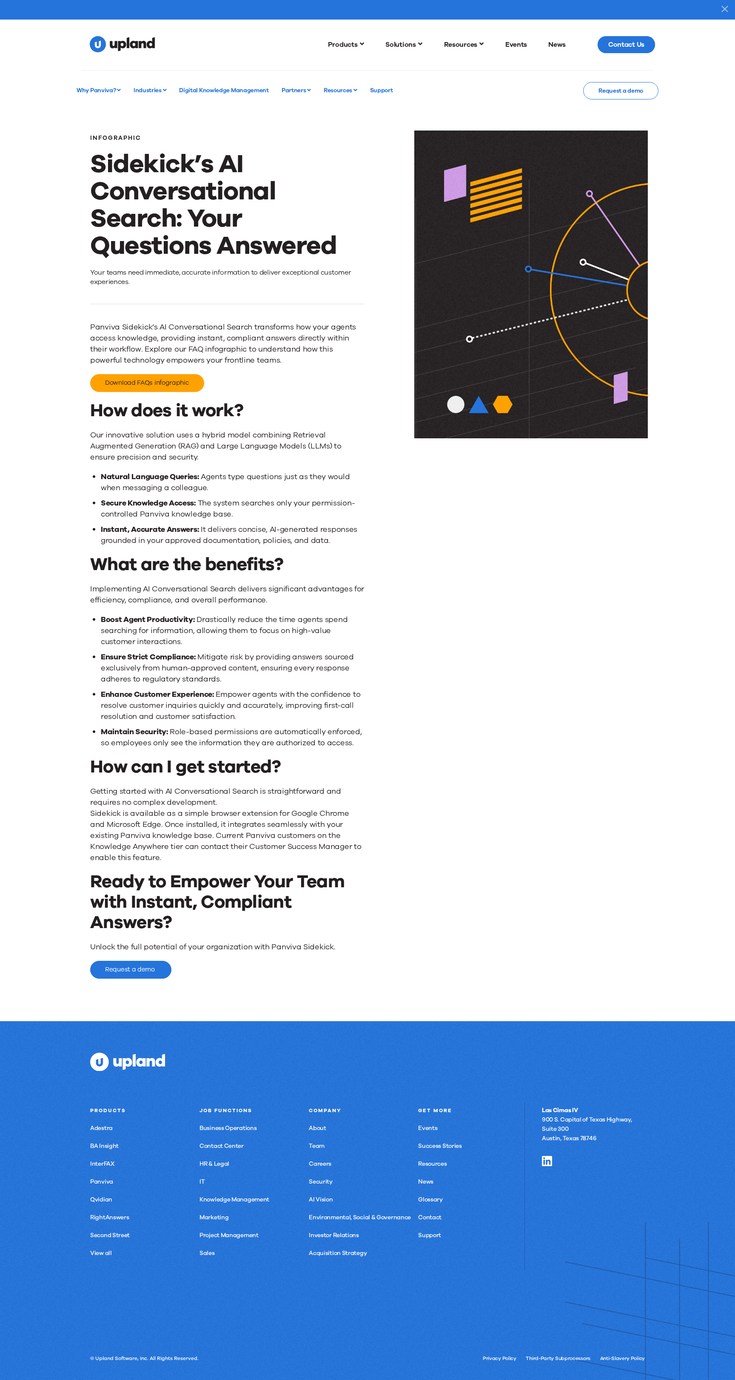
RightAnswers (109, 1217)
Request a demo (620, 91)
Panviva (101, 1182)
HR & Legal (214, 1164)
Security (321, 1182)
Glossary (430, 1199)
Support (429, 1235)
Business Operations (227, 1128)
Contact (430, 1217)
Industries (148, 90)
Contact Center (221, 1146)
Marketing (213, 1217)
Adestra (101, 1128)
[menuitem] (346, 44)
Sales (207, 1253)
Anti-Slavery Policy (622, 1358)
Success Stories (440, 1146)
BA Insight (104, 1146)
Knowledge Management (234, 1199)
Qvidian (101, 1199)
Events (427, 1128)
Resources (338, 90)
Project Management (229, 1235)
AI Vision (321, 1199)
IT (202, 1182)
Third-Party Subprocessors (558, 1358)
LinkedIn (547, 1161)
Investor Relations (334, 1235)
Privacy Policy (499, 1358)
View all (101, 1253)
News (425, 1182)
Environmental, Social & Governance (360, 1217)
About (317, 1128)
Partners (294, 90)
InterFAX (102, 1164)
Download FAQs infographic (147, 382)
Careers (320, 1164)
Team (317, 1146)
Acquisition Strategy (338, 1253)
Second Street (110, 1235)
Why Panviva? (97, 90)
